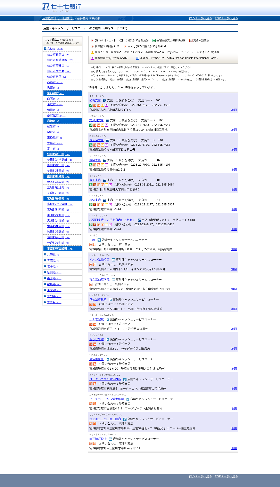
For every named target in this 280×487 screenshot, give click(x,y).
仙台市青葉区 (59, 54)
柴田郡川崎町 (58, 176)
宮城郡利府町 (58, 209)
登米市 (54, 126)
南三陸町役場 (98, 438)
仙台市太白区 (59, 71)
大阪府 (54, 302)
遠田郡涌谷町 (58, 231)
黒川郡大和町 (58, 215)
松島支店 (95, 100)
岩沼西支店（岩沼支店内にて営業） (112, 219)
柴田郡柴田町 (58, 170)
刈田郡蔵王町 (58, 154)
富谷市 (54, 148)
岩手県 (54, 266)
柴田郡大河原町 (60, 159)
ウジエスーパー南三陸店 (105, 419)
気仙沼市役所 (98, 299)
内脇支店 (95, 160)
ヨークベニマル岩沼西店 (105, 379)
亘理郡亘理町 (58, 187)
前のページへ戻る (200, 18)
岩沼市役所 (96, 359)
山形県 (54, 278)
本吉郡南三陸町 (60, 248)
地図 (234, 109)
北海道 (54, 254)
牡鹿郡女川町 (58, 242)
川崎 (92, 239)
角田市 (54, 109)
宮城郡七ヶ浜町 (60, 204)
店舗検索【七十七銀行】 (58, 18)
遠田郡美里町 (58, 237)
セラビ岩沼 (96, 339)
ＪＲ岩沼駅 (96, 319)
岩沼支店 (95, 200)
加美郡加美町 (58, 226)
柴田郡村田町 (58, 165)
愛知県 (54, 296)
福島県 (54, 284)
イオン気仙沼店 (99, 259)
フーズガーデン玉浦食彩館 (106, 399)
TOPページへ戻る (226, 18)
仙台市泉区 (57, 76)
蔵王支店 (95, 180)
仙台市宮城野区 (60, 60)
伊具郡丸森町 (58, 181)
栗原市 (54, 132)
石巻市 (55, 82)
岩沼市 (54, 121)
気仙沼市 (55, 93)
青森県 (54, 260)
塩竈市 (54, 87)
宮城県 (55, 48)
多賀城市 (56, 115)
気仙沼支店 (96, 140)
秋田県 (54, 272)
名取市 (55, 104)
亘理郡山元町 (58, 193)
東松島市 (55, 137)
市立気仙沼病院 (99, 279)
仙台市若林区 (59, 65)
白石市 (54, 98)
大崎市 (55, 143)
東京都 (54, 290)
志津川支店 (96, 120)
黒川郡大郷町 (58, 220)
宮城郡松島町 (58, 198)
